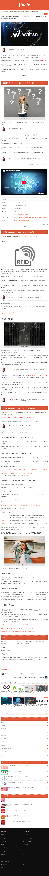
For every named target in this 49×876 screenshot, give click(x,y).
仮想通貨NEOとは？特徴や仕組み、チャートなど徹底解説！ (15, 624)
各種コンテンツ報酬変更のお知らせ (15, 771)
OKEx (3, 520)
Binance (3, 516)
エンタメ (3, 732)
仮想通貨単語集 (28, 841)
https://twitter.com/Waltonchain (21, 220)
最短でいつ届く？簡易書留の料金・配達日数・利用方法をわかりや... (19, 804)
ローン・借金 (4, 751)
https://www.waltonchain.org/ (20, 214)
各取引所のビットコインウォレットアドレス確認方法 (19, 776)
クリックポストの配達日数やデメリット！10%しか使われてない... (18, 810)
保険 (2, 755)
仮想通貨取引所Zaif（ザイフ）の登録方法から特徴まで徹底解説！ (16, 473)
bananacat (8, 805)
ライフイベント (4, 728)
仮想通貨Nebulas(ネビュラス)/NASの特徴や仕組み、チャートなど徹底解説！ (18, 631)
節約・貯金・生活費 (5, 735)
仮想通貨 (3, 669)
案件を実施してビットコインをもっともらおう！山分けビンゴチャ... (19, 798)
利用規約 (26, 844)
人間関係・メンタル (5, 725)
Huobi (3, 523)
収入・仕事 (3, 738)
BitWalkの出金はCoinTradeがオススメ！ (16, 782)
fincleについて (27, 834)
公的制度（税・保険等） (6, 748)
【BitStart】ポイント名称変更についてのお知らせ (18, 765)
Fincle (40, 874)
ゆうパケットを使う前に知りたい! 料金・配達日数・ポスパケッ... (18, 821)
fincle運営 (8, 816)
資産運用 (3, 722)
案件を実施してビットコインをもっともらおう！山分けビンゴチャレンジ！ (23, 787)
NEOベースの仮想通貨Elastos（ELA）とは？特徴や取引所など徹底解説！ (18, 628)
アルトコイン (9, 669)
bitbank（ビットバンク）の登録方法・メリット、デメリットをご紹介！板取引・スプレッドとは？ (23, 469)
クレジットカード (4, 745)
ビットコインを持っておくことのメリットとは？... (15, 815)
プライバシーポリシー (29, 838)
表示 (25, 75)
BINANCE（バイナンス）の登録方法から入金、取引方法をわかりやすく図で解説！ (20, 505)
